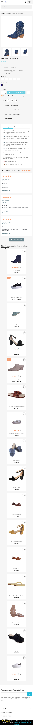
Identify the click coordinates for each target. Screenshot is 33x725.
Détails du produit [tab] (19, 127)
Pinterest (16, 100)
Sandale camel (16, 568)
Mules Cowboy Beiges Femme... (16, 379)
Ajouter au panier (16, 93)
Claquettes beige (16, 623)
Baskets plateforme (16, 297)
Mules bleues (16, 460)
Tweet (12, 100)
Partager (8, 100)
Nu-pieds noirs (16, 352)
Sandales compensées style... (17, 406)
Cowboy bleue (16, 270)
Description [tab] (8, 127)
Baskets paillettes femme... (16, 433)
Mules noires (16, 650)
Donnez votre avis (17, 239)
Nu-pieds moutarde (16, 541)
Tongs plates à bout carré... (16, 595)
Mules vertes (16, 325)
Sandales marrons (16, 514)
